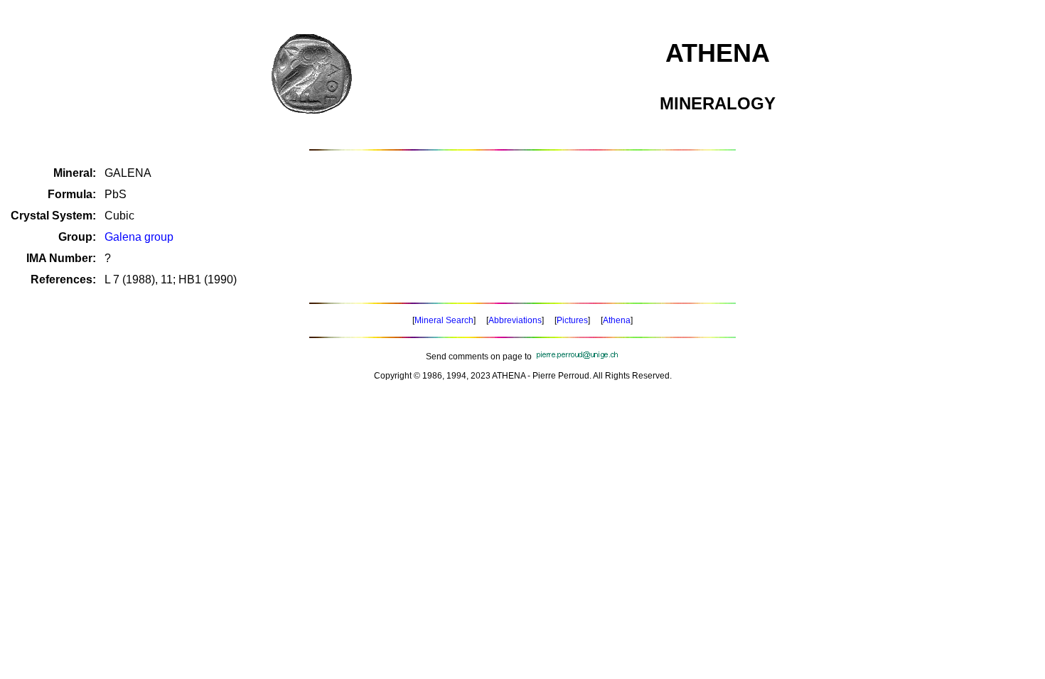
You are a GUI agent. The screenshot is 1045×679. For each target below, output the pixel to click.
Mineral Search (443, 320)
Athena (617, 320)
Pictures (572, 320)
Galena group (138, 237)
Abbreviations (515, 320)
